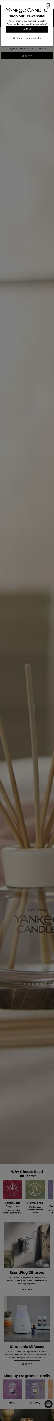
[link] (27, 11)
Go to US (27, 29)
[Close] (48, 5)
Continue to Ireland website (27, 38)
